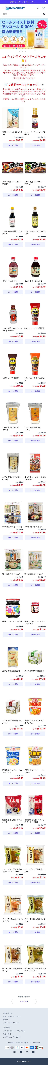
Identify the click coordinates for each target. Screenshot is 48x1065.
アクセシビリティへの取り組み (14, 1031)
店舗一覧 (15, 1034)
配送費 (5, 1019)
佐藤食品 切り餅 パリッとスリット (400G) (34, 821)
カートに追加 (15, 145)
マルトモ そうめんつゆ (33, 281)
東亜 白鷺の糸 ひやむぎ (33, 574)
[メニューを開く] (3, 8)
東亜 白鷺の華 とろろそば (12, 527)
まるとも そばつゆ (9, 281)
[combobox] (22, 14)
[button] (13, 48)
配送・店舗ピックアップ (11, 1016)
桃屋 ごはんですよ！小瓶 (12, 621)
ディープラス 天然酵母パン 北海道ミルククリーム (13, 870)
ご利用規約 (7, 1028)
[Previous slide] (6, 34)
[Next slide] (42, 34)
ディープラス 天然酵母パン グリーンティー (35, 969)
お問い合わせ (8, 1013)
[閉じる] (46, 2)
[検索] (44, 14)
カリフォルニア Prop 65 (11, 1037)
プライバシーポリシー (11, 1023)
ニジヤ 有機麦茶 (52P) (11, 671)
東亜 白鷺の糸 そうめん (11, 574)
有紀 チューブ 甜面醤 (10, 378)
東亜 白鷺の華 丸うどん (33, 527)
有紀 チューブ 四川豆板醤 (34, 328)
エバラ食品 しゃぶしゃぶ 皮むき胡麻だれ (12, 329)
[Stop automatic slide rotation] (35, 49)
